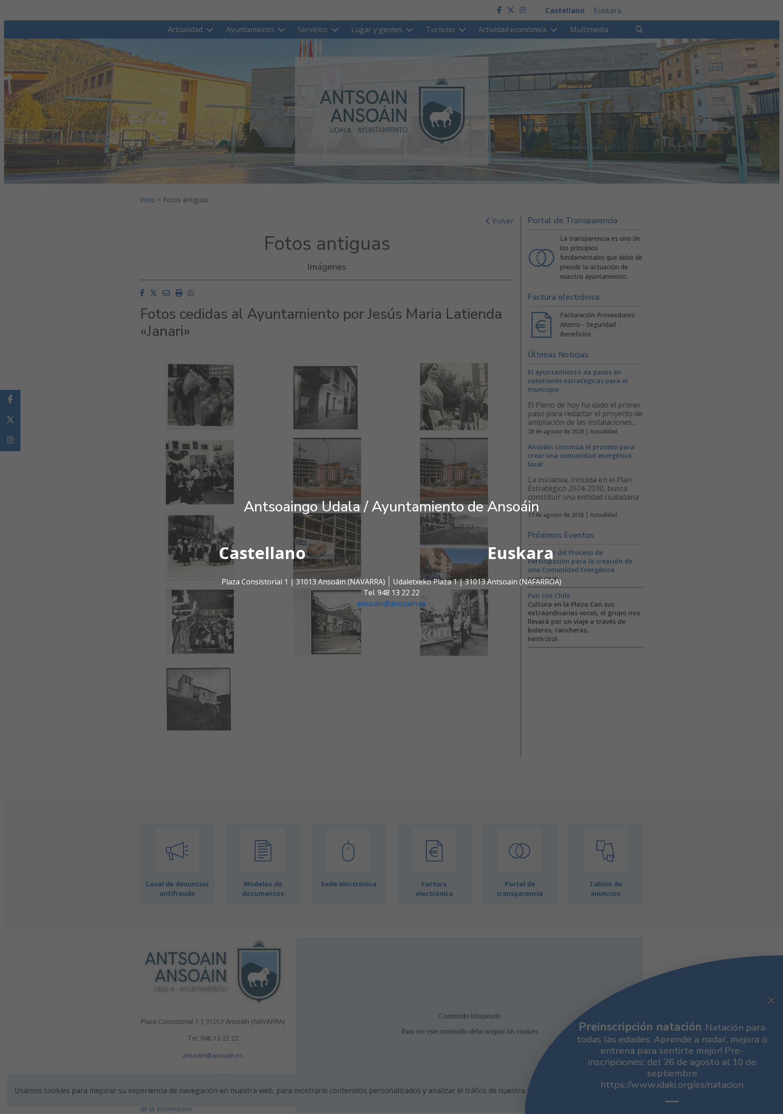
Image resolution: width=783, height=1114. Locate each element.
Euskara (521, 553)
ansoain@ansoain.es (391, 603)
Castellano (262, 553)
